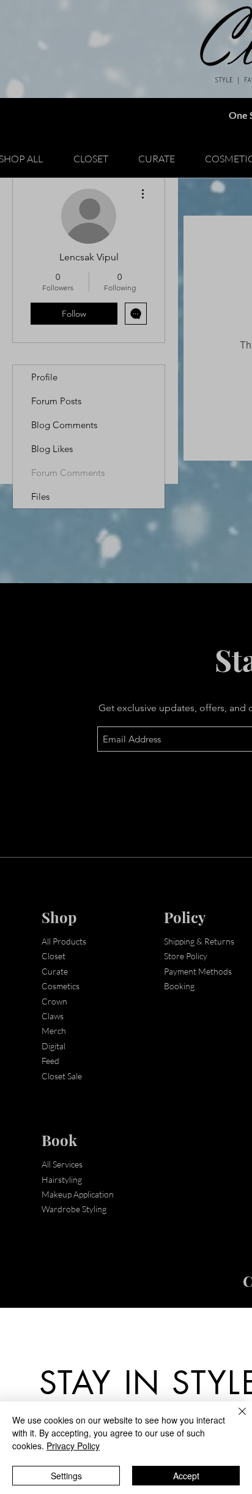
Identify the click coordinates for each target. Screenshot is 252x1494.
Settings (66, 1475)
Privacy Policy (73, 1445)
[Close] (235, 1418)
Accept (186, 1475)
